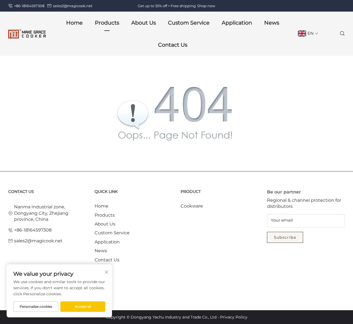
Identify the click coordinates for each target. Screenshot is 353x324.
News (271, 22)
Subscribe (285, 237)
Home (74, 22)
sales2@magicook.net (72, 6)
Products (105, 215)
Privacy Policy (233, 317)
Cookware (192, 206)
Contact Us (172, 44)
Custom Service (189, 22)
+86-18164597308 (29, 6)
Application (237, 22)
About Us (105, 224)
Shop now (206, 6)
